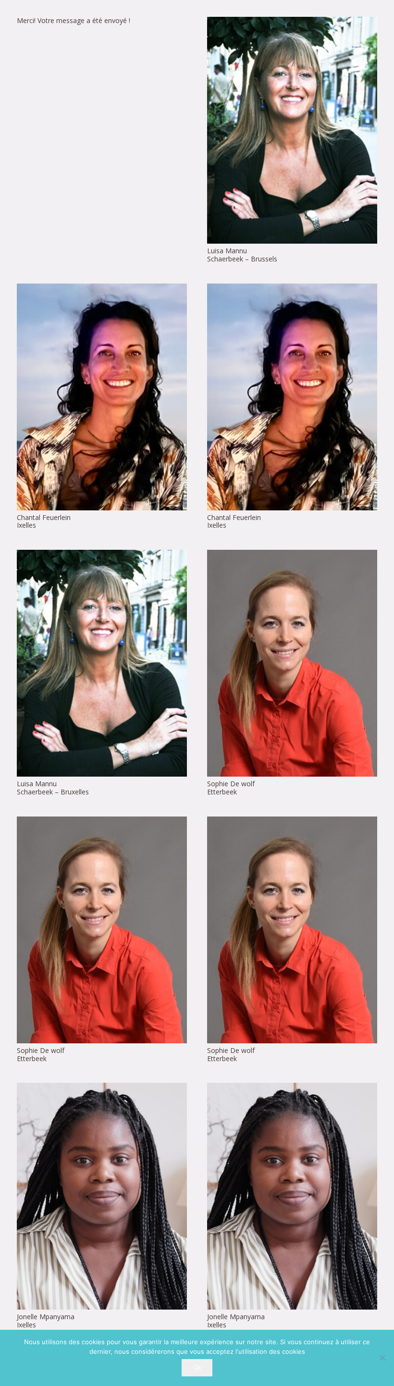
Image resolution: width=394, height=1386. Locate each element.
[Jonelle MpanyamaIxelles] (102, 1196)
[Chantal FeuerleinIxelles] (102, 397)
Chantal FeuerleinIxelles (44, 521)
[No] (382, 1357)
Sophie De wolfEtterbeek (231, 787)
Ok (197, 1367)
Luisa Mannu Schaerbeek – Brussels (242, 254)
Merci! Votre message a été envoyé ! (73, 20)
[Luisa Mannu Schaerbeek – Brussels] (292, 130)
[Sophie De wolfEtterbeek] (292, 663)
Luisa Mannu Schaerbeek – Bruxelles (53, 787)
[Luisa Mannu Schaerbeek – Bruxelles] (102, 663)
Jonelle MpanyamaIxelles (45, 1320)
